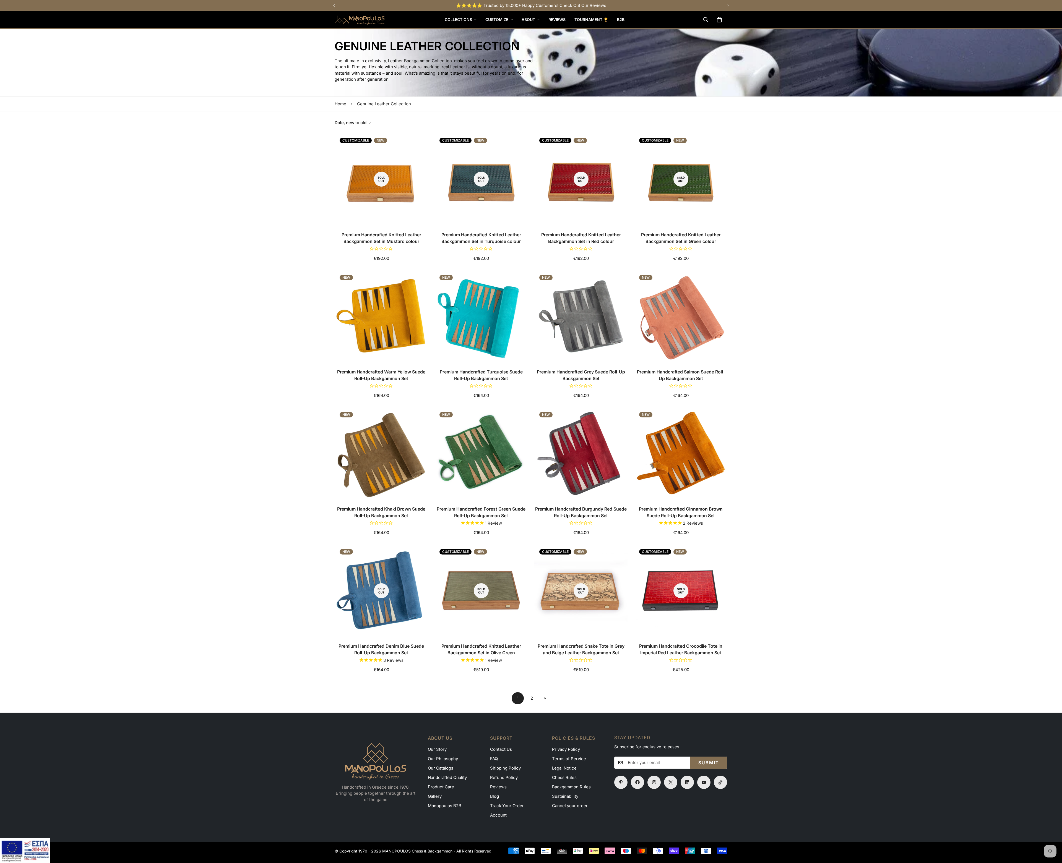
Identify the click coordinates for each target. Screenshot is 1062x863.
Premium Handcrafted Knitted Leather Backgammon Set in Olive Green (481, 649)
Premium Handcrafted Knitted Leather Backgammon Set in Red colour (581, 238)
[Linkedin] (687, 782)
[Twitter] (670, 782)
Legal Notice (564, 768)
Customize (496, 19)
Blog (494, 796)
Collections (458, 19)
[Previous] (334, 5)
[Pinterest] (621, 782)
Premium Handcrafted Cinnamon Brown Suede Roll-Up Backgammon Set (681, 512)
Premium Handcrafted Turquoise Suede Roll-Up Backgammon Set (481, 375)
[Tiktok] (720, 782)
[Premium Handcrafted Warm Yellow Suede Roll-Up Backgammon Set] (381, 316)
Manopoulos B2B (444, 805)
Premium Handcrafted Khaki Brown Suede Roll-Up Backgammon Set (381, 512)
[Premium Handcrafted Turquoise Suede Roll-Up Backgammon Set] (481, 316)
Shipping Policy (505, 768)
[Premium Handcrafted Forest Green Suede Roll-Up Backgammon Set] (481, 453)
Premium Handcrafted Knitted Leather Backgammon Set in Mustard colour (381, 238)
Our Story (437, 749)
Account (498, 815)
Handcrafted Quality (447, 777)
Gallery (435, 796)
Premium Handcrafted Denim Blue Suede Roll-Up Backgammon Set (381, 649)
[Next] (728, 5)
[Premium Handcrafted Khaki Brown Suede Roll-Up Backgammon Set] (381, 453)
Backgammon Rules (571, 786)
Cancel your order (570, 805)
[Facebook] (637, 782)
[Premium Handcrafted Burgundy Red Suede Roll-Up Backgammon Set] (581, 453)
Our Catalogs (440, 768)
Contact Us (501, 749)
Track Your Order (507, 805)
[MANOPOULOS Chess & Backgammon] (359, 19)
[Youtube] (703, 782)
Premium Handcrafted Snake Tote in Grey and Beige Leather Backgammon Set (581, 649)
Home (340, 103)
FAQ (494, 758)
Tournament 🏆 (591, 19)
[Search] (706, 20)
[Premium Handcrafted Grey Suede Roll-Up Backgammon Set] (581, 316)
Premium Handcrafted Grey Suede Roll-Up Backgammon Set (581, 375)
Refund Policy (504, 777)
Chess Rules (564, 777)
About (528, 19)
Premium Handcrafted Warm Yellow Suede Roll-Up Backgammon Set (381, 375)
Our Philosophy (443, 758)
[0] (719, 19)
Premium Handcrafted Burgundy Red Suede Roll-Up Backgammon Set (581, 512)
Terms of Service (569, 758)
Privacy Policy (566, 749)
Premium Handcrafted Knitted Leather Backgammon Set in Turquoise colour (481, 238)
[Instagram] (654, 782)
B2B (620, 19)
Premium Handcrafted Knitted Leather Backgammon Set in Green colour (681, 238)
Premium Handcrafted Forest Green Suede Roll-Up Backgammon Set (481, 512)
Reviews (557, 19)
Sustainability (565, 796)
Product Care (441, 786)
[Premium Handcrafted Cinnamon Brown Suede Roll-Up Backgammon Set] (680, 453)
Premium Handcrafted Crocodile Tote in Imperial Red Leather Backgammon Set (680, 649)
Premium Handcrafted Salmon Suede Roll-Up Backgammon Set (681, 375)
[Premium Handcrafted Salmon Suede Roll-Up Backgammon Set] (680, 316)
